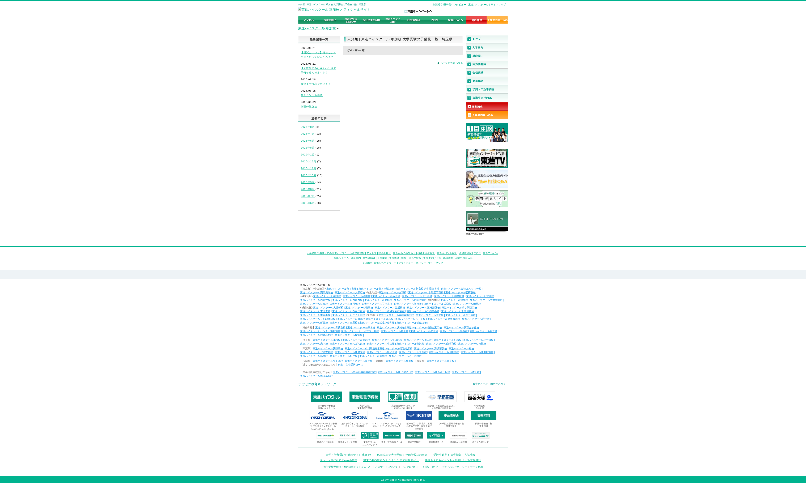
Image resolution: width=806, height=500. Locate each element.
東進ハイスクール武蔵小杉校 (316, 335)
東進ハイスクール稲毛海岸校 (395, 348)
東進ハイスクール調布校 (379, 318)
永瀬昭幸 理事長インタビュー (449, 4)
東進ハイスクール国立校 (430, 315)
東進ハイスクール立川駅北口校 (317, 318)
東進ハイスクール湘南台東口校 (424, 327)
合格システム (341, 258)
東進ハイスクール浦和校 (326, 339)
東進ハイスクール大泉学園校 (486, 300)
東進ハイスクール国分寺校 (460, 315)
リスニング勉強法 (312, 95)
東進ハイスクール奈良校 (440, 360)
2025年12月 (308, 161)
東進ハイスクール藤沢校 (483, 331)
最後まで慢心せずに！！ (316, 83)
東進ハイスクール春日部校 (387, 339)
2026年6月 (308, 140)
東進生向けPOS (432, 258)
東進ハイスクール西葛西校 (347, 300)
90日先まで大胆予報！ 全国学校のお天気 (402, 454)
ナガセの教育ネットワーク (317, 384)
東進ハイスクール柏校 (461, 348)
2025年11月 (308, 168)
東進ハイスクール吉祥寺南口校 (396, 315)
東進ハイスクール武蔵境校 (411, 322)
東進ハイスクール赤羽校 (392, 292)
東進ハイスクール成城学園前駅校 (386, 311)
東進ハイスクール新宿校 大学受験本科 (417, 288)
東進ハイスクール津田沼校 (444, 352)
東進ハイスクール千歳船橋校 (457, 311)
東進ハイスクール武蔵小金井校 (377, 322)
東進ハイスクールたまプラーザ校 (360, 331)
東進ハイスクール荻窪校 (314, 303)
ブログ (477, 253)
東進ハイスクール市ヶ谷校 (341, 288)
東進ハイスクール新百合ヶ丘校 (461, 327)
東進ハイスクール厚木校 (361, 327)
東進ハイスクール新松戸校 (382, 352)
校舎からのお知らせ (404, 253)
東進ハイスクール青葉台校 (330, 327)
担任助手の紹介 (426, 253)
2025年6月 (308, 203)
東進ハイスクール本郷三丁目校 (426, 292)
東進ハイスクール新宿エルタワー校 (461, 288)
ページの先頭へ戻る (451, 62)
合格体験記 (465, 253)
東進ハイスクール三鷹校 (343, 322)
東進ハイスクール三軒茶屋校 (423, 307)
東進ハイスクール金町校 (356, 296)
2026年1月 (308, 154)
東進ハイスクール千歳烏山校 (423, 311)
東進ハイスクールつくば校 (328, 360)
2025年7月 (308, 196)
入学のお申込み (463, 258)
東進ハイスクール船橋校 (314, 356)
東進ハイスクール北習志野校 (316, 352)
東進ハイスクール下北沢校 (315, 311)
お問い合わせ (430, 466)
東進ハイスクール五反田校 (390, 307)
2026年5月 (308, 147)
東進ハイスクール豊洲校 (480, 296)
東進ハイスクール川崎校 (391, 327)
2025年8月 (308, 189)
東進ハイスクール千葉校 (413, 352)
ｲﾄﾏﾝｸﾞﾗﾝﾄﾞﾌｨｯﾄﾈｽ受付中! (322, 429)
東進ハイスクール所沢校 (410, 343)
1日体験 (367, 262)
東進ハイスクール (478, 4)
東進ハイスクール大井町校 (328, 307)
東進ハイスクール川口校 (418, 339)
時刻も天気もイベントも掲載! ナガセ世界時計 (453, 460)
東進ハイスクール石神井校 (377, 303)
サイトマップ (498, 4)
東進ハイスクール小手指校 (478, 339)
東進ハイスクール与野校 (472, 343)
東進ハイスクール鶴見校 (394, 331)
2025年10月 (308, 175)
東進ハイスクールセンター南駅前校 (320, 331)
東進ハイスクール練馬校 (467, 303)
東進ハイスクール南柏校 (373, 356)
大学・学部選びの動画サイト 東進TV (348, 454)
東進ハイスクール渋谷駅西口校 (459, 307)
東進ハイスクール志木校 (314, 343)
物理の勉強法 (309, 106)
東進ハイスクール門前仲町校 (410, 300)
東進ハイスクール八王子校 (410, 318)
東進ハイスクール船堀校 (378, 300)
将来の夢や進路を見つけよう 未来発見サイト (391, 460)
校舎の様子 (384, 253)
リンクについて (410, 466)
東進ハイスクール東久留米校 (443, 318)
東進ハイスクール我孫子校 (328, 348)
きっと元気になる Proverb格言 (338, 460)
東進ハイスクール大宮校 (356, 339)
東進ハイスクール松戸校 (343, 356)
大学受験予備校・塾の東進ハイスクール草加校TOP (336, 253)
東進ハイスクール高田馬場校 (316, 292)
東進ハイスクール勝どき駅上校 (376, 288)
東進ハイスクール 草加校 (317, 28)
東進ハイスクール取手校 (359, 360)
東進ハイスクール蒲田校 (359, 307)
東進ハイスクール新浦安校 (350, 352)
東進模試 (394, 258)
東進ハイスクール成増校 (437, 303)
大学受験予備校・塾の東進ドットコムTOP (347, 466)
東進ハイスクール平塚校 (454, 331)
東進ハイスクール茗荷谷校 (460, 292)
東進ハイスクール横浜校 (348, 335)
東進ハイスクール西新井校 (315, 300)
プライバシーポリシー (454, 466)
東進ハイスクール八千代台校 (405, 356)
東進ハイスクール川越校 (447, 339)
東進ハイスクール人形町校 (350, 292)
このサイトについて (386, 466)
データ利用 (476, 466)
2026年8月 (308, 126)
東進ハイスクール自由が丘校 (348, 311)
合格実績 (382, 258)
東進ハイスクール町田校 (314, 322)
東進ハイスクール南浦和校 (441, 343)
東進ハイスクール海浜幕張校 (430, 348)
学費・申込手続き (411, 258)
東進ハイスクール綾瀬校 (327, 296)
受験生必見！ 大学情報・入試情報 (454, 454)
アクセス (371, 253)
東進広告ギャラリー (477, 229)
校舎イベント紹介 (447, 253)
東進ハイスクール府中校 (476, 318)
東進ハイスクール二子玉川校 (348, 315)
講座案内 (356, 258)
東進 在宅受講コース (350, 364)
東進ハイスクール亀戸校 (386, 296)
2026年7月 (308, 133)
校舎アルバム (490, 253)
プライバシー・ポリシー (412, 262)
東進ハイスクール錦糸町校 (449, 296)
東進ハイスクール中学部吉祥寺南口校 (354, 372)
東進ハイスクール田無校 (351, 318)
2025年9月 (308, 182)
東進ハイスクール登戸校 (424, 331)
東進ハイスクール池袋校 (454, 300)
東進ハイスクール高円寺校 (345, 303)
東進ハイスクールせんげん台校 (347, 343)
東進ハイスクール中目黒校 (315, 315)
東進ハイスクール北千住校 (417, 296)
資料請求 (448, 258)
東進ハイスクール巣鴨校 (408, 303)
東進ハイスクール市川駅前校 (361, 348)
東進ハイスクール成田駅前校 (477, 352)
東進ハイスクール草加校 (381, 343)
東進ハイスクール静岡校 (399, 360)
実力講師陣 (369, 258)
